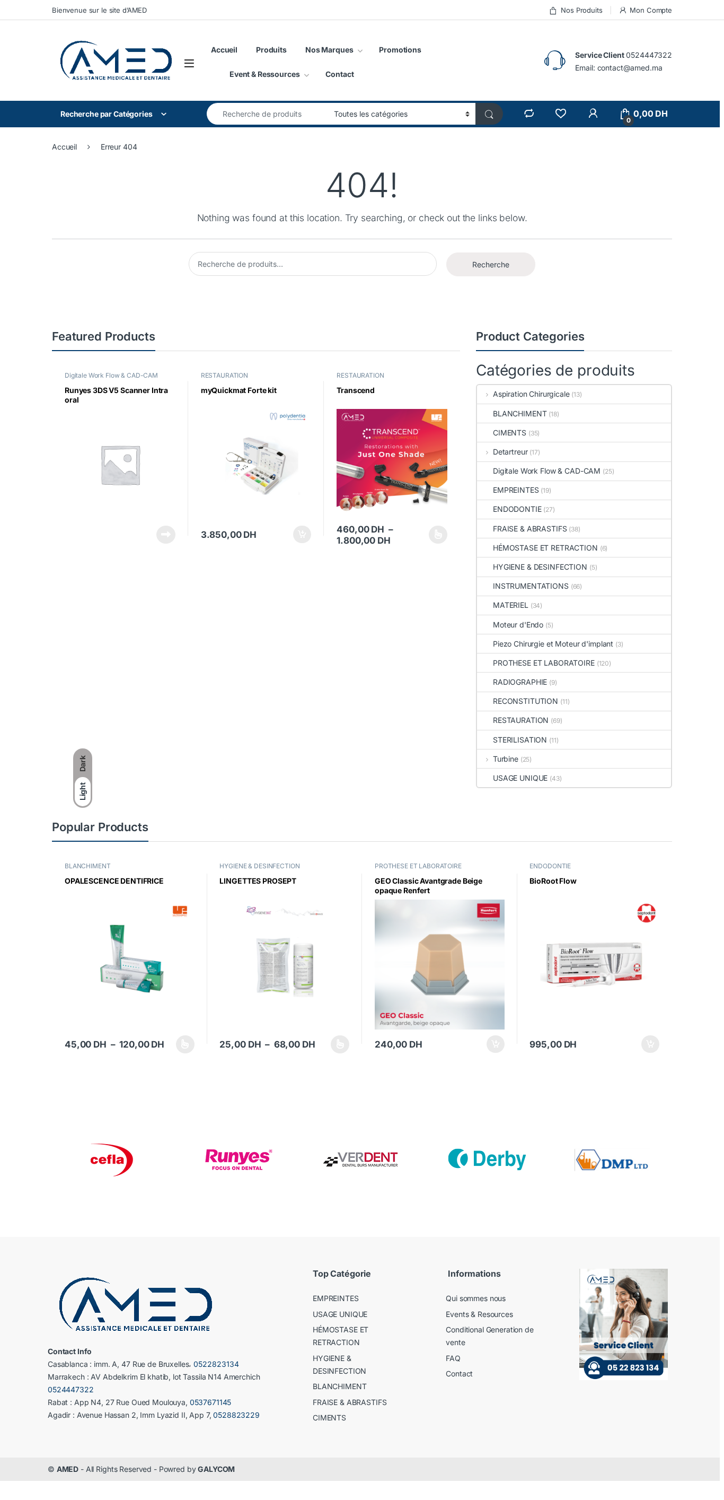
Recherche (490, 264)
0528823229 (236, 1414)
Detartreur (510, 451)
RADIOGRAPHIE (520, 681)
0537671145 (211, 1402)
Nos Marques (329, 49)
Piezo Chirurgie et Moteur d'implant (553, 643)
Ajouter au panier (299, 535)
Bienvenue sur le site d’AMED (99, 10)
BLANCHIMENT (519, 413)
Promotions (400, 49)
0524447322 (649, 54)
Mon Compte (651, 10)
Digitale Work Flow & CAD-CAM (111, 375)
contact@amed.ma (630, 67)
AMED (67, 1468)
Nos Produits (581, 10)
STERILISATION (520, 739)
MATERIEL (510, 604)
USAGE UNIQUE (520, 777)
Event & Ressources (264, 74)
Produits (271, 49)
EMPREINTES (516, 489)
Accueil (224, 49)
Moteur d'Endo (518, 624)
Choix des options (434, 535)
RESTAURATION (224, 375)
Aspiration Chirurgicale (531, 393)
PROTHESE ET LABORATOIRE (544, 662)
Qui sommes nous (476, 1298)
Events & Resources (479, 1314)
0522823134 (216, 1363)
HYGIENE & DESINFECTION (540, 566)
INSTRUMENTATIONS (531, 585)
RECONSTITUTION (525, 700)
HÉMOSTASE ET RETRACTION (545, 547)
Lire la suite (165, 535)
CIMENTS (509, 432)
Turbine (505, 758)
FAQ (453, 1358)
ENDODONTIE (517, 508)
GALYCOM (216, 1468)
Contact (339, 74)
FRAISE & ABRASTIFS (530, 528)
